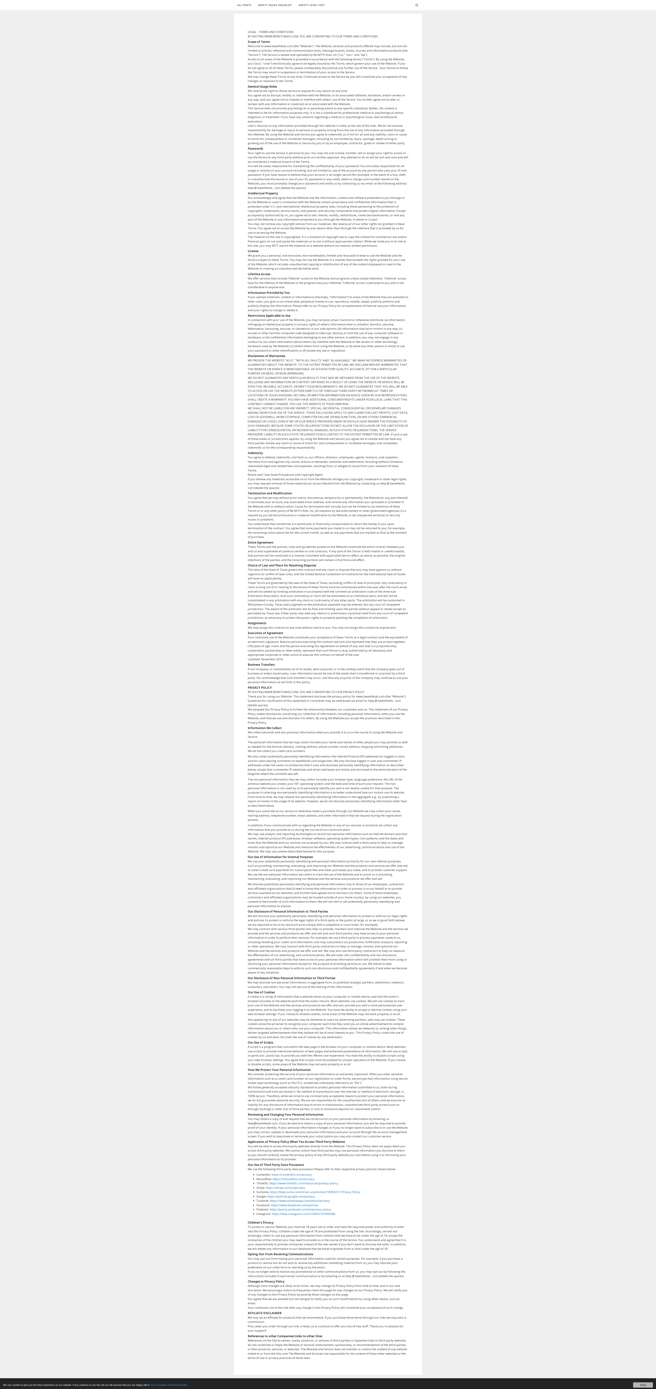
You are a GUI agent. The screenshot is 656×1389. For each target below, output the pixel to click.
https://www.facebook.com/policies (294, 1205)
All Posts (244, 5)
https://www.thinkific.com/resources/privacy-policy (303, 1183)
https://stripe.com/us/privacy (285, 1188)
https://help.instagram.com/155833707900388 (303, 1214)
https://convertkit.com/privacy (291, 1174)
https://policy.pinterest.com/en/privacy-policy (300, 1209)
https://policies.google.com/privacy (291, 1196)
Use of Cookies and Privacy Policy (169, 1385)
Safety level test (312, 5)
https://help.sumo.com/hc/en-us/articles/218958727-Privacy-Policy (315, 1192)
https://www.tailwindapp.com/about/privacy (300, 1201)
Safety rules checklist (275, 5)
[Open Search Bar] (417, 5)
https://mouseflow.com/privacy (294, 1179)
